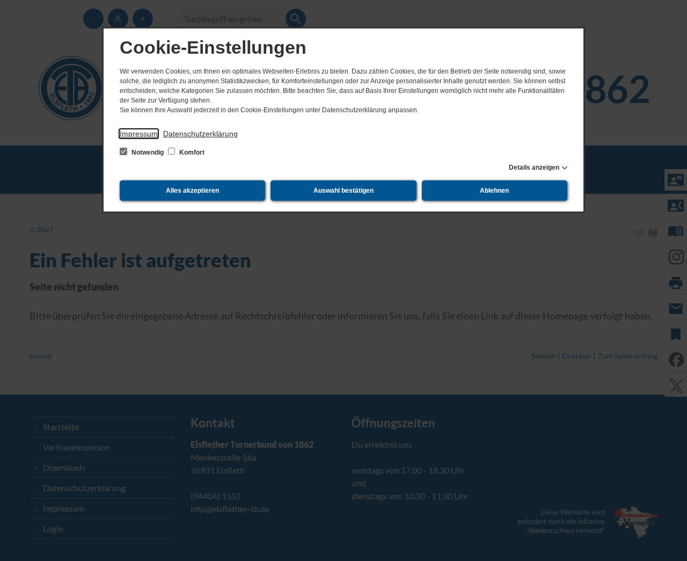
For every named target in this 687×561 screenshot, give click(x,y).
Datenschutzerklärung (200, 133)
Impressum (139, 133)
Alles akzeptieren (192, 190)
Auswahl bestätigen (343, 190)
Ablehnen (494, 190)
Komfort (191, 152)
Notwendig (147, 152)
